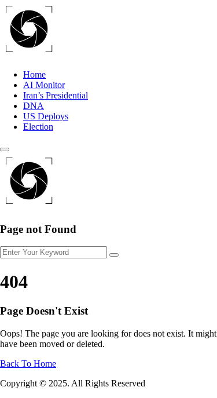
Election (38, 127)
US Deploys (45, 116)
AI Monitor (44, 85)
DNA (33, 106)
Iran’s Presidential (55, 95)
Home (34, 74)
